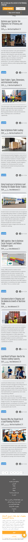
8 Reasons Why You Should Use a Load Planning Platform (12, 420)
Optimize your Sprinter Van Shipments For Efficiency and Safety (11, 24)
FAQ (14, 486)
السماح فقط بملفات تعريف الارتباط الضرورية (12, 538)
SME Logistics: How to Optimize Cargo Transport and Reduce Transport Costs (12, 243)
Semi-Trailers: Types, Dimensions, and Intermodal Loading (13, 81)
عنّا (14, 511)
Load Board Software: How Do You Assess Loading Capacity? (13, 357)
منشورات (14, 508)
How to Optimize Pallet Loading (12, 130)
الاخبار (14, 488)
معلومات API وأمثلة (14, 506)
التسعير (14, 483)
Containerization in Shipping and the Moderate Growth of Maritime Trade (13, 301)
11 (6, 472)
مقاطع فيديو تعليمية (14, 481)
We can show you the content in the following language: (14, 4)
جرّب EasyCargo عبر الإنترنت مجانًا (14, 499)
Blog (14, 490)
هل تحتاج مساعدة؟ (14, 492)
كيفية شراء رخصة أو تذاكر (14, 502)
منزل (14, 479)
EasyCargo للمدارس (14, 504)
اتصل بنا (14, 495)
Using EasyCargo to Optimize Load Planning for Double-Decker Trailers (13, 185)
